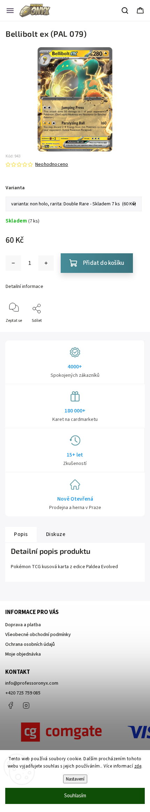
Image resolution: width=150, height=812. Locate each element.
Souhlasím (75, 795)
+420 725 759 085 (22, 693)
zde (138, 766)
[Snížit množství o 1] (13, 263)
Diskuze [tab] (56, 534)
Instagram (26, 705)
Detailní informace (24, 286)
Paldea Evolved (102, 566)
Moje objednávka (23, 654)
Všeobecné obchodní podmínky (38, 634)
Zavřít (133, 332)
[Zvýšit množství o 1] (46, 263)
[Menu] (10, 10)
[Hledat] (125, 10)
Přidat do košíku (103, 263)
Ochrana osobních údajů (30, 644)
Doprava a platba (23, 624)
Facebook (10, 705)
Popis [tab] (21, 534)
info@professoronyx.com (31, 683)
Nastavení (75, 779)
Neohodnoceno (51, 164)
